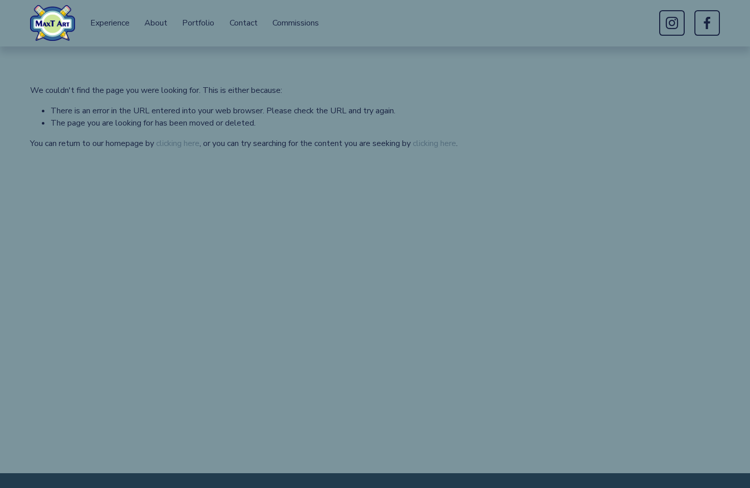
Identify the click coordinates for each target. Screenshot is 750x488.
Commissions (295, 23)
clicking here (177, 143)
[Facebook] (707, 23)
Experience (110, 23)
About (155, 23)
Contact (244, 23)
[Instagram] (672, 23)
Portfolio (198, 23)
